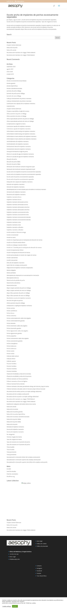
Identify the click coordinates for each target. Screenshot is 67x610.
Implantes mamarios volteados (15, 227)
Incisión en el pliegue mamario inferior (17, 245)
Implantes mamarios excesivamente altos (18, 212)
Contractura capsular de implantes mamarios (19, 126)
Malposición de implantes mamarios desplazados (20, 267)
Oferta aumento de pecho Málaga (16, 303)
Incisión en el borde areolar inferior (16, 242)
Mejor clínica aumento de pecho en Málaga (18, 293)
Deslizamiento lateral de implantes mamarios (19, 146)
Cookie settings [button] (6, 606)
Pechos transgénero (12, 343)
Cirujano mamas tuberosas (14, 45)
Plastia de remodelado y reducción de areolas (19, 374)
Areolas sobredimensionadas (14, 88)
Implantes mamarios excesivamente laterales (19, 217)
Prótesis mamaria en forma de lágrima (17, 381)
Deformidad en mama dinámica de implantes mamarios (21, 136)
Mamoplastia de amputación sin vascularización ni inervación (23, 275)
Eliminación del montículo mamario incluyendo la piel (21, 166)
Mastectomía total (12, 285)
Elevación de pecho (12, 159)
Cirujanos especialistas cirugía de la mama (18, 111)
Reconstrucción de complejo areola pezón (18, 394)
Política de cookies (42, 543)
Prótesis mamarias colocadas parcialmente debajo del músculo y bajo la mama (28, 386)
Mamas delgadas (11, 270)
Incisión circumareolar (12, 235)
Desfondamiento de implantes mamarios (18, 141)
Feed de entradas (11, 471)
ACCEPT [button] (15, 606)
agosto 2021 (10, 69)
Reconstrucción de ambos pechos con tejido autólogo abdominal (24, 391)
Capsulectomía (11, 106)
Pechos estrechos (11, 315)
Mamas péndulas (11, 273)
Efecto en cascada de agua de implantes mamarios (20, 154)
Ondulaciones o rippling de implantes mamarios (19, 305)
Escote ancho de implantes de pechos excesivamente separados (32, 15)
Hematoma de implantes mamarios (16, 192)
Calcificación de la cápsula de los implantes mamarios (21, 103)
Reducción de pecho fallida (14, 419)
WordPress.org (11, 476)
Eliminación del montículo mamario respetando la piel (21, 169)
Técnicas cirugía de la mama (14, 437)
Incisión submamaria (12, 257)
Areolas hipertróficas (12, 86)
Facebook (39, 571)
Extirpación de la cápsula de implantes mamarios (20, 182)
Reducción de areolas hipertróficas (16, 414)
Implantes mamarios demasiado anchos (17, 202)
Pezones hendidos (11, 363)
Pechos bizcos (10, 313)
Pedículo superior (11, 361)
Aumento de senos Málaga (14, 96)
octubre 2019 (10, 74)
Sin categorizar (11, 434)
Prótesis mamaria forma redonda (15, 384)
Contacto (39, 566)
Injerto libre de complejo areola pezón (17, 265)
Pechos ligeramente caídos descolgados (17, 331)
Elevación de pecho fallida (13, 161)
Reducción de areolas (12, 409)
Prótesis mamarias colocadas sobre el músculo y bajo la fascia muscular (26, 389)
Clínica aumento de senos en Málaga (16, 116)
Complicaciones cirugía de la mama (16, 124)
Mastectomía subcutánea (13, 283)
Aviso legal (39, 541)
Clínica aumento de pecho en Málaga (16, 113)
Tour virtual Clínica (41, 576)
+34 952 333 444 (13, 554)
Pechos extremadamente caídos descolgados (19, 318)
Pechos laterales (11, 323)
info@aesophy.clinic (14, 559)
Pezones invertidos (12, 368)
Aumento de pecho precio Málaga (16, 93)
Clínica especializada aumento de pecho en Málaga (20, 118)
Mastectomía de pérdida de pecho (16, 280)
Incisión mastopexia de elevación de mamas (18, 252)
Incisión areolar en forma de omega (16, 232)
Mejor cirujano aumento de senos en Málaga (19, 290)
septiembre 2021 (11, 66)
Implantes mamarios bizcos (14, 197)
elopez (10, 20)
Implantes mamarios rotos (14, 222)
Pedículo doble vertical (13, 356)
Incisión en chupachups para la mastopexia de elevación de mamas (24, 240)
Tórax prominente (11, 452)
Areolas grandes (11, 83)
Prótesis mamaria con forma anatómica (17, 379)
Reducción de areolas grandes (15, 411)
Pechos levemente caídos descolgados (17, 326)
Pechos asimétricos (12, 310)
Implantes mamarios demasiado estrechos (18, 207)
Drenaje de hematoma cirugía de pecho (17, 151)
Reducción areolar (11, 50)
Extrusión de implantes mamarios (15, 184)
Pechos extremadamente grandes (16, 321)
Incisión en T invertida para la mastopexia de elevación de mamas (24, 247)
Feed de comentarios (12, 474)
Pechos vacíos (10, 351)
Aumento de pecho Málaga (14, 91)
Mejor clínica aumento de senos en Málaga (18, 295)
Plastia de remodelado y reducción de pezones (19, 376)
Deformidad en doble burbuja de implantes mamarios (21, 131)
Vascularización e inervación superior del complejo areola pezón (24, 459)
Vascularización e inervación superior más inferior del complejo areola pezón (27, 462)
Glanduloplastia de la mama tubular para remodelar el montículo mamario (26, 189)
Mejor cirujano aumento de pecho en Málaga (19, 288)
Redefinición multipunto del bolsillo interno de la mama (21, 404)
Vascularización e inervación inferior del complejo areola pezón (23, 457)
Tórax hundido (10, 447)
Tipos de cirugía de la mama (49, 21)
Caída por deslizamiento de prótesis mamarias (19, 98)
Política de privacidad (42, 546)
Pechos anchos (11, 308)
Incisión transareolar (12, 260)
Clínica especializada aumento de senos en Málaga (20, 121)
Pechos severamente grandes (14, 341)
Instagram (39, 568)
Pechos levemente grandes (14, 328)
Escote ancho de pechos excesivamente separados (20, 177)
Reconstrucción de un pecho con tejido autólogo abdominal (22, 396)
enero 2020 (10, 71)
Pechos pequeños (11, 336)
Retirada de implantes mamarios (15, 427)
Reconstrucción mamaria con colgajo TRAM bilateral (21, 55)
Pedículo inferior (11, 358)
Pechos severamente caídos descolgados (18, 338)
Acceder (9, 469)
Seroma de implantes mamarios (15, 429)
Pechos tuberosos (11, 346)
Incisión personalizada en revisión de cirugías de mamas (21, 255)
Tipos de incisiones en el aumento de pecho (18, 442)
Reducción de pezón (12, 47)
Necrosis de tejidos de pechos (15, 300)
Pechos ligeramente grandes (14, 333)
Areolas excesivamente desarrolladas (16, 81)
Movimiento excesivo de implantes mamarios (19, 298)
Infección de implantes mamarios (15, 262)
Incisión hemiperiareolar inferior (15, 250)
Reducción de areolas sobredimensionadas (18, 416)
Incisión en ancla (11, 237)
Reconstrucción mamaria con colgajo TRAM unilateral (21, 52)
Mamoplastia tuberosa (13, 278)
